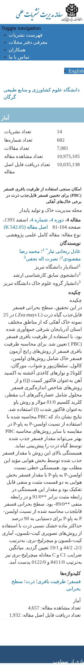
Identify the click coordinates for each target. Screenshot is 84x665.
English (76, 71)
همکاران (17, 49)
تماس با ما (19, 57)
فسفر (75, 581)
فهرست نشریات (25, 35)
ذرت (30, 581)
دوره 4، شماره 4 (47, 219)
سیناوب (60, 661)
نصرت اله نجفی (42, 258)
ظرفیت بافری (52, 581)
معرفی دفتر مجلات (28, 42)
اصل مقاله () (26, 227)
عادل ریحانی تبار (63, 251)
